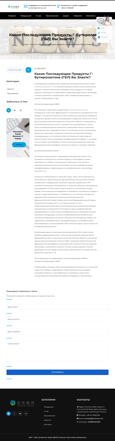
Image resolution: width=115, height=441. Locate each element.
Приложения (52, 16)
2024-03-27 (41, 68)
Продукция (25, 16)
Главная (12, 16)
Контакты (90, 16)
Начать (19, 145)
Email (102, 28)
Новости (78, 16)
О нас (38, 16)
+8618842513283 (94, 422)
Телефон (103, 32)
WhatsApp (104, 37)
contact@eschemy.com (37, 8)
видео (66, 16)
